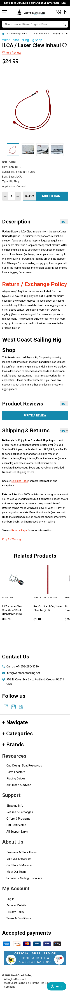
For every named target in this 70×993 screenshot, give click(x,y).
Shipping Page (19, 480)
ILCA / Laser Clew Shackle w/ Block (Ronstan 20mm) (12, 610)
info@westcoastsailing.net (23, 673)
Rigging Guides (15, 778)
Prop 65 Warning (11, 539)
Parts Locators (15, 772)
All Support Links (17, 831)
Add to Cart (52, 196)
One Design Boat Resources (24, 765)
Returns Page (19, 530)
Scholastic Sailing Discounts (24, 878)
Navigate (17, 722)
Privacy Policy (15, 912)
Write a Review (11, 52)
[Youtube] (21, 706)
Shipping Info (14, 805)
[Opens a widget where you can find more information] (56, 986)
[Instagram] (13, 706)
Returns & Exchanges (19, 812)
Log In (10, 899)
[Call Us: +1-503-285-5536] (58, 12)
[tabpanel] (48, 599)
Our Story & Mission (19, 865)
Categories (19, 733)
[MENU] (4, 12)
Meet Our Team (16, 871)
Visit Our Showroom (18, 858)
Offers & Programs (18, 818)
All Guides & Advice (18, 785)
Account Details (16, 905)
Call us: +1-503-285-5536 (22, 666)
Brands (15, 744)
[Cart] (66, 12)
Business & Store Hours (21, 852)
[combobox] (35, 24)
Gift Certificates (16, 825)
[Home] (3, 33)
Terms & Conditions (18, 918)
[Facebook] (6, 706)
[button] (35, 958)
